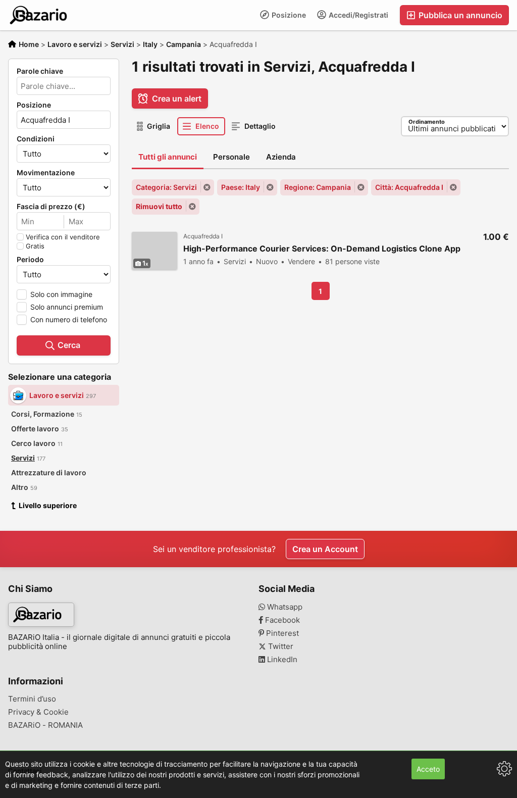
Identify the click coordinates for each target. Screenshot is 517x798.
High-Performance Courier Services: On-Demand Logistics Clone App (321, 249)
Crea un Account (325, 549)
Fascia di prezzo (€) (51, 207)
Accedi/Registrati (357, 15)
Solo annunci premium (66, 307)
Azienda (281, 157)
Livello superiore (48, 505)
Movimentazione (46, 173)
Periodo (30, 260)
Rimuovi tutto (159, 206)
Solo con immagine (61, 294)
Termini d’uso (32, 699)
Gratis (35, 246)
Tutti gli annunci (167, 157)
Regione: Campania (317, 187)
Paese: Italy (240, 187)
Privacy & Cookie (38, 712)
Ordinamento (426, 121)
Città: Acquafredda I (409, 187)
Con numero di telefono (68, 319)
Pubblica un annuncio (459, 15)
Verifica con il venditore (63, 236)
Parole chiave (40, 71)
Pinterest (281, 633)
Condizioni (36, 139)
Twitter (279, 646)
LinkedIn (281, 659)
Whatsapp (283, 607)
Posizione (288, 15)
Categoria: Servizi (166, 187)
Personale (231, 157)
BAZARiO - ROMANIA (45, 725)
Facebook (281, 620)
